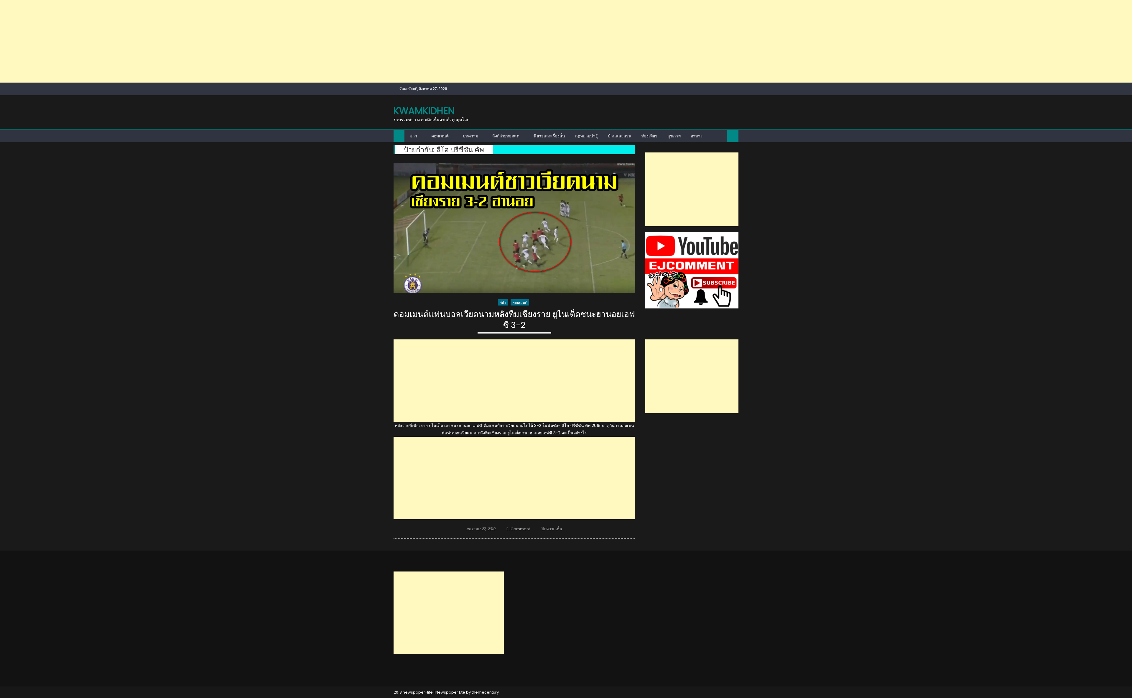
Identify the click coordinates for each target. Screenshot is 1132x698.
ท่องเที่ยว (649, 136)
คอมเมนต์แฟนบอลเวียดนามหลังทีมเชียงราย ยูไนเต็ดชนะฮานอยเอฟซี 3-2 (514, 320)
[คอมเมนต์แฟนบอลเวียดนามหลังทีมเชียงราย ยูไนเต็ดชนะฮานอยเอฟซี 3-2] (514, 228)
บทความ (470, 136)
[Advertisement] (177, 41)
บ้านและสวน (619, 136)
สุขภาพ (674, 136)
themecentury (485, 692)
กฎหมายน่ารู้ (586, 136)
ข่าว (413, 136)
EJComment (518, 529)
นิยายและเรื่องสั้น (549, 136)
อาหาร (697, 136)
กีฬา (503, 302)
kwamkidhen (424, 110)
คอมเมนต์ (440, 136)
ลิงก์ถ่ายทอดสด (505, 136)
